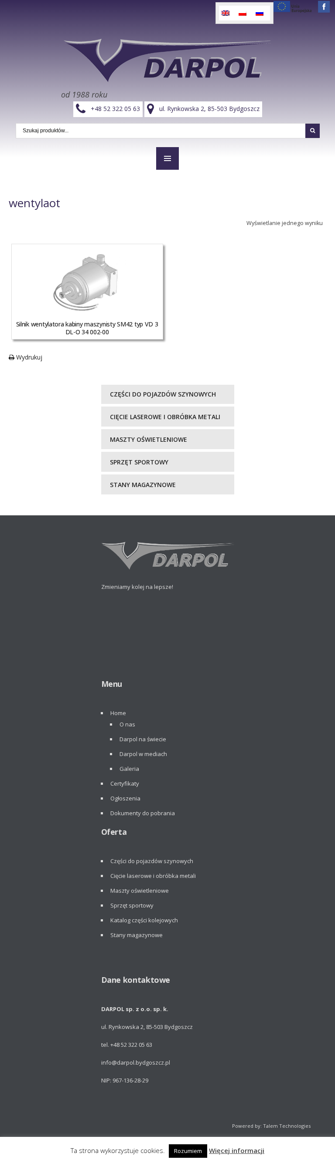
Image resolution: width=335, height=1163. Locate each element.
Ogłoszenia (125, 798)
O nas (127, 724)
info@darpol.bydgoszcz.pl (135, 1062)
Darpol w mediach (143, 754)
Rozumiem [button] (188, 1151)
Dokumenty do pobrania (142, 813)
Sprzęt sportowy (139, 462)
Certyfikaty (124, 783)
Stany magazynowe (143, 485)
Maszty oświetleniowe (148, 439)
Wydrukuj (28, 357)
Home (118, 713)
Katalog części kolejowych (144, 920)
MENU (167, 158)
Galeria (129, 769)
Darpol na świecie (143, 739)
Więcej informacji (236, 1150)
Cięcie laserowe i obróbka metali (165, 417)
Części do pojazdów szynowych (163, 394)
